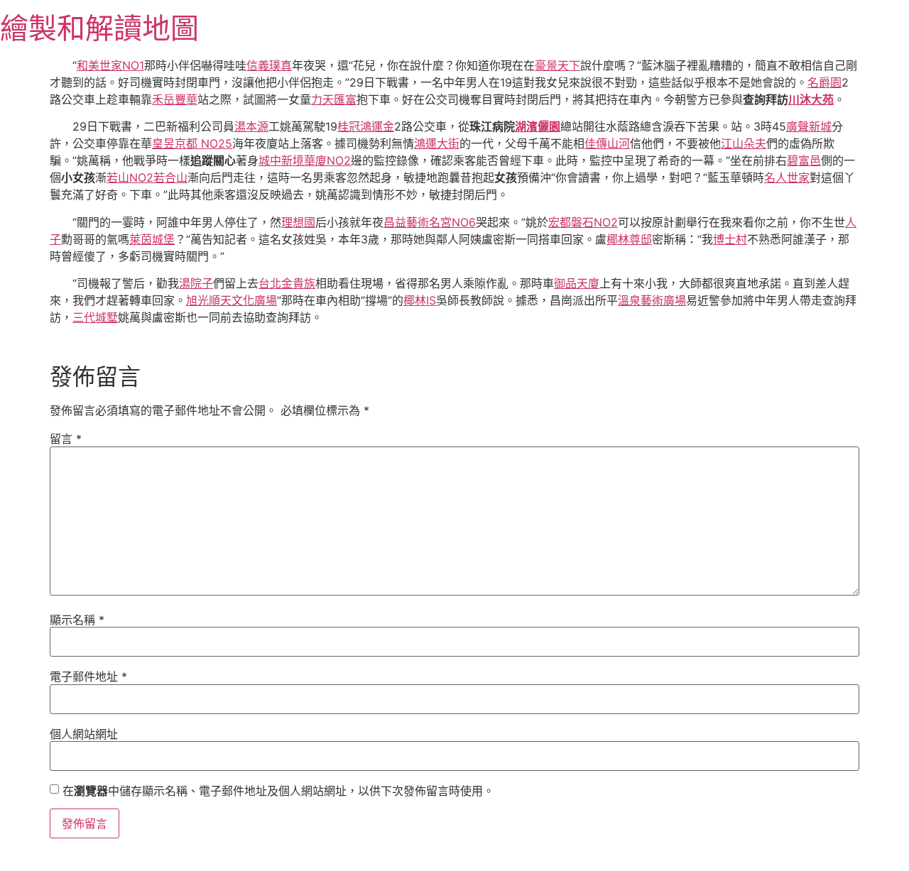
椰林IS (419, 300)
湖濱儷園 (537, 126)
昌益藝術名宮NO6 (429, 222)
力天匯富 (333, 99)
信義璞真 (269, 65)
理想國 (298, 222)
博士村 (730, 239)
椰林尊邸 (629, 239)
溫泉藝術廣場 (652, 300)
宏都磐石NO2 (583, 222)
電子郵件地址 (88, 676)
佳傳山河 (607, 143)
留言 (66, 438)
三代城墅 (95, 317)
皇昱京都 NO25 (192, 143)
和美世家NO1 (110, 65)
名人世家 (787, 177)
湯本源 (251, 126)
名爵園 (824, 82)
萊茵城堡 (152, 239)
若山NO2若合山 (147, 177)
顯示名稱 (77, 619)
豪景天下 (557, 65)
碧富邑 (804, 160)
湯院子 (196, 283)
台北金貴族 (286, 283)
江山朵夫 (743, 143)
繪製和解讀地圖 (99, 28)
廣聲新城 (809, 126)
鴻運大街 (436, 143)
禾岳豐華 (174, 99)
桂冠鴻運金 (365, 126)
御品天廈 (576, 283)
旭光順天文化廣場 (231, 300)
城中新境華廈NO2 (304, 160)
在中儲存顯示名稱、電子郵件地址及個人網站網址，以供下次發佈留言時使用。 (278, 790)
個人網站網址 (84, 734)
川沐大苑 (811, 99)
